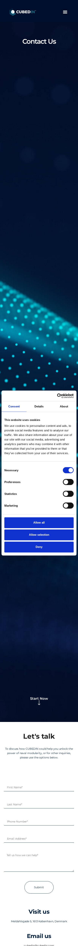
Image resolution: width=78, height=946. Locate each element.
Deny (39, 546)
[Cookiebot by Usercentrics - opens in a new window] (57, 395)
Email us (39, 936)
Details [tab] (39, 406)
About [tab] (64, 406)
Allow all (39, 522)
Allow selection (39, 534)
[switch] (68, 482)
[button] (65, 12)
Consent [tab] (14, 406)
